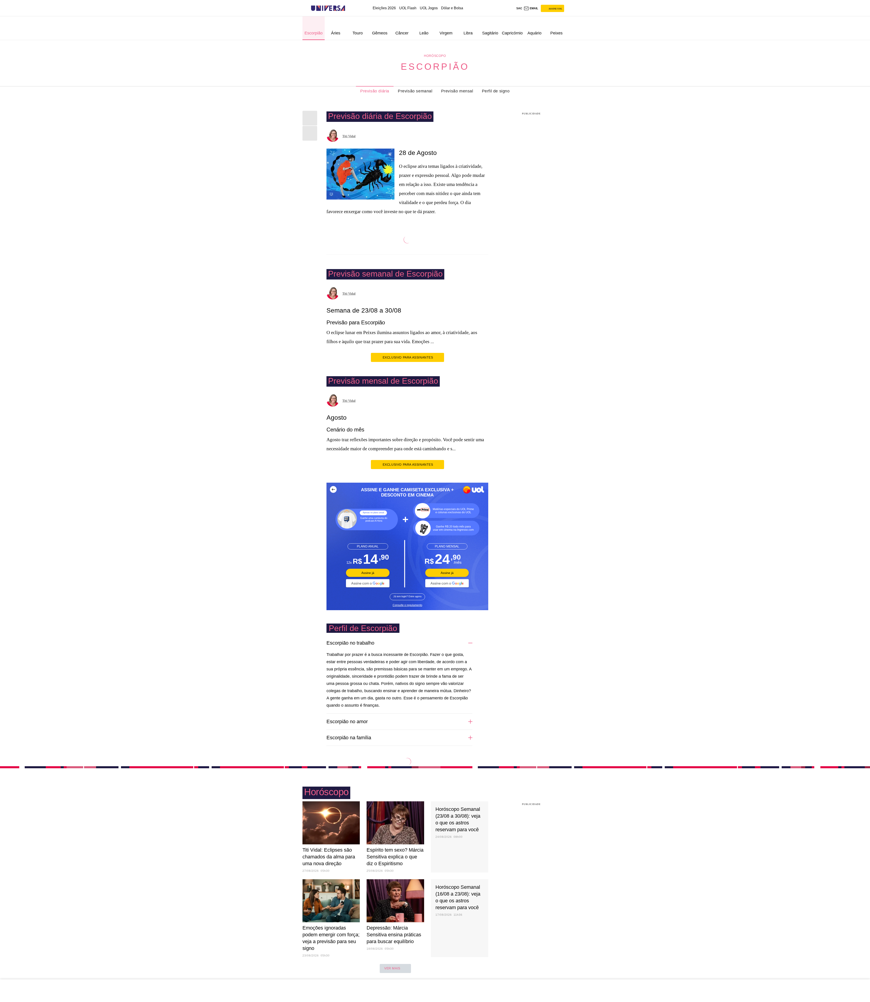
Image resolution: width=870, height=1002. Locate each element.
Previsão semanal (415, 91)
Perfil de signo (496, 91)
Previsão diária (374, 91)
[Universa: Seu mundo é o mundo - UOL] (328, 8)
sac (519, 8)
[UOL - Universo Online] (349, 8)
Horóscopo (435, 56)
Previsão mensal (457, 91)
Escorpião (435, 67)
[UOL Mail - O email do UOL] (531, 8)
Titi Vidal (348, 136)
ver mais (392, 968)
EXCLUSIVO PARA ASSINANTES (408, 357)
